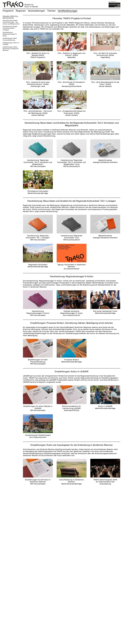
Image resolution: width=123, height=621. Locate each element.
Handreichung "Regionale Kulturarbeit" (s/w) (71, 238)
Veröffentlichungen (67, 10)
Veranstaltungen (36, 10)
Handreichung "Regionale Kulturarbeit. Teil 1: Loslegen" (38, 238)
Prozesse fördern (71, 361)
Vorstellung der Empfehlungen (38, 436)
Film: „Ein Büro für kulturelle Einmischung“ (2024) (105, 55)
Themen (51, 10)
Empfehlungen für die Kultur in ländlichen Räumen (38, 482)
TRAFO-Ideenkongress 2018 (105, 482)
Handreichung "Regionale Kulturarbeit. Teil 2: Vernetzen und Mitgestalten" (38, 163)
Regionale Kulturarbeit (38, 266)
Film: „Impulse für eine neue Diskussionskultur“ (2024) (38, 84)
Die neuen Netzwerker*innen (105, 312)
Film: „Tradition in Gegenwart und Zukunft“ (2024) (71, 55)
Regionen (21, 10)
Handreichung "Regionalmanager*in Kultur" (38, 313)
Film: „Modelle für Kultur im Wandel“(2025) (38, 55)
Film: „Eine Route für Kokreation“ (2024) (71, 84)
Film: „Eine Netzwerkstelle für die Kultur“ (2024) (105, 84)
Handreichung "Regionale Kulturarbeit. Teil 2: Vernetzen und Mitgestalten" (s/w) (71, 163)
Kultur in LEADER (105, 407)
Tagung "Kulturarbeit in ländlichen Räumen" (71, 267)
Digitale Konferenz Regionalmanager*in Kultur (71, 313)
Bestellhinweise (105, 161)
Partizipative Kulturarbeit (37, 192)
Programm (8, 10)
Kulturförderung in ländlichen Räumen (71, 482)
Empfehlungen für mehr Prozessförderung (38, 362)
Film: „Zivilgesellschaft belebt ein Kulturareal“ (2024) (71, 113)
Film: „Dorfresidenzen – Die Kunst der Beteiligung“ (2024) (38, 113)
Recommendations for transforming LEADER (71, 408)
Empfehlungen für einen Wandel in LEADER (37, 408)
